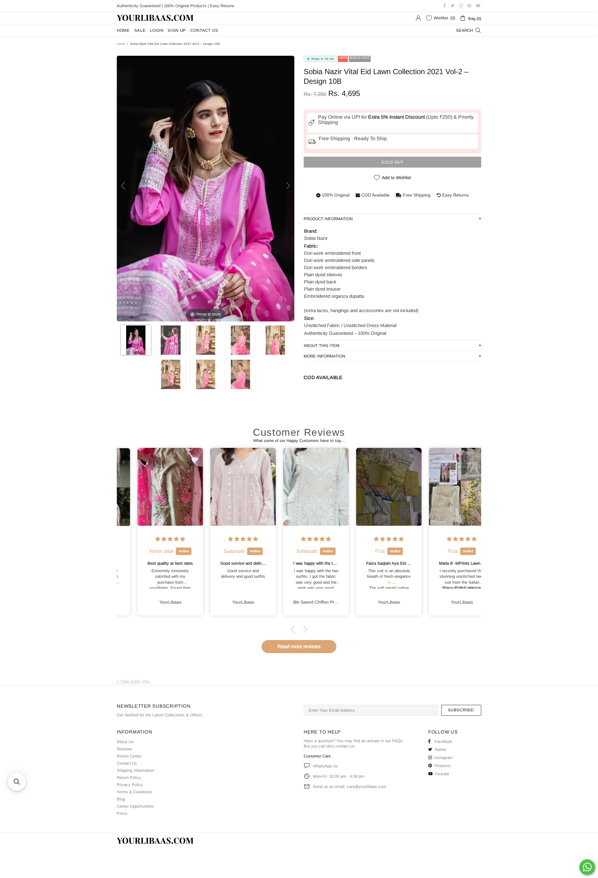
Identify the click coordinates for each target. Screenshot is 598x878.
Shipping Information (135, 770)
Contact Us (127, 763)
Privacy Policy (130, 784)
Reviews (124, 749)
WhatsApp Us (325, 766)
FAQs (397, 740)
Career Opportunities (135, 806)
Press (122, 813)
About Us (125, 741)
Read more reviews (299, 646)
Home (121, 43)
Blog (121, 799)
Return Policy (129, 777)
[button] (294, 629)
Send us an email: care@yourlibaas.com (349, 786)
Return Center (129, 756)
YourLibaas (156, 18)
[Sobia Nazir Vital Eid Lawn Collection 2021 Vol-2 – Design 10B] (135, 340)
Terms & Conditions (134, 792)
